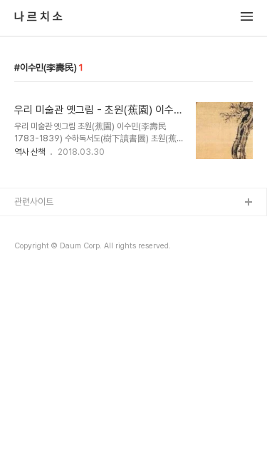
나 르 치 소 (38, 17)
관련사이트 (33, 201)
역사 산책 (29, 152)
